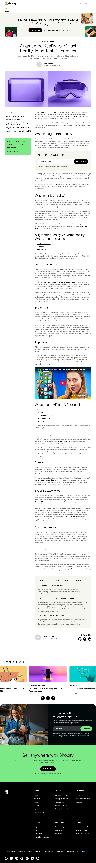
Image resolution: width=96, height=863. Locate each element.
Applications (41, 249)
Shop (35, 827)
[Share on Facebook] (80, 639)
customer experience (52, 504)
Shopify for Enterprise (41, 837)
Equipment (40, 247)
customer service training (44, 480)
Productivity (41, 421)
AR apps (47, 282)
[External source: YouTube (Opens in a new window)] (16, 858)
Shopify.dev (80, 795)
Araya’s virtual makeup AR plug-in (65, 282)
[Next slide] (53, 698)
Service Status (38, 812)
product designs (64, 441)
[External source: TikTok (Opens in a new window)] (27, 858)
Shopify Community (62, 809)
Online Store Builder (83, 827)
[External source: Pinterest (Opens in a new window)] (37, 858)
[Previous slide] (43, 698)
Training (40, 413)
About (35, 795)
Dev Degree (80, 802)
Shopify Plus (37, 834)
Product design (42, 410)
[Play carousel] (48, 698)
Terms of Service (34, 851)
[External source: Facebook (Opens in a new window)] (6, 858)
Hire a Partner (59, 802)
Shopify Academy (61, 805)
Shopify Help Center (62, 799)
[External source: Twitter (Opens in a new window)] (11, 858)
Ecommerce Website (83, 834)
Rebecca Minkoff (72, 517)
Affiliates (36, 805)
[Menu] (90, 3)
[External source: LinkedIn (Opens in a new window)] (32, 858)
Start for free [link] (81, 161)
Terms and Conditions (68, 737)
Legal (35, 809)
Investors (36, 799)
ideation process (76, 569)
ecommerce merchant (48, 112)
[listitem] (48, 680)
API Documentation (83, 799)
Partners (36, 802)
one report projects (71, 116)
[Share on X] (84, 639)
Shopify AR (54, 184)
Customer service (43, 418)
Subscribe (86, 729)
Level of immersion (43, 244)
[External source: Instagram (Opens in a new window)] (21, 858)
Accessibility (59, 834)
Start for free (82, 3)
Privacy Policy (83, 737)
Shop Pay (36, 830)
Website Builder (81, 830)
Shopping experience (44, 416)
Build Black (59, 830)
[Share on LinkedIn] (89, 639)
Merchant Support (61, 795)
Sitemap (60, 851)
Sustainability (59, 827)
